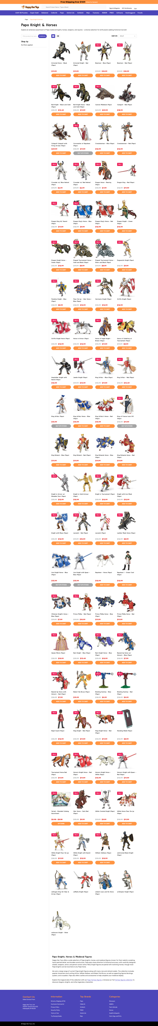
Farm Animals (113, 1007)
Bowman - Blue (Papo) (103, 63)
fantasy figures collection (124, 980)
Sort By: (115, 36)
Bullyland (45, 13)
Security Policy (55, 1010)
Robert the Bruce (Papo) (81, 692)
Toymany (96, 13)
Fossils (140, 13)
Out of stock (83, 153)
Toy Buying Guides (56, 1016)
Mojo (88, 13)
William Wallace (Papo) (103, 853)
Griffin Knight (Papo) (124, 299)
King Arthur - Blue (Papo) (104, 377)
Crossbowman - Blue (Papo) (104, 143)
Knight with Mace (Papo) (59, 533)
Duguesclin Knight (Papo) (125, 260)
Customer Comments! (57, 1004)
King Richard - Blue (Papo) (60, 455)
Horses (111, 1010)
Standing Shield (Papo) (124, 731)
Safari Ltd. (70, 13)
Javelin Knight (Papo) (80, 377)
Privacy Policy (55, 1007)
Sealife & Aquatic (114, 1013)
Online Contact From (29, 999)
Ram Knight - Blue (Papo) (81, 653)
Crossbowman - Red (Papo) (126, 143)
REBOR (104, 13)
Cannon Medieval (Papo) (103, 104)
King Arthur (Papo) (57, 416)
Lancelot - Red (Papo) (80, 533)
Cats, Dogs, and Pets (115, 1016)
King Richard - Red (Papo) (82, 455)
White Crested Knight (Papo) (105, 811)
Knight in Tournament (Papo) (105, 494)
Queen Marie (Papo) (58, 653)
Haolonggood (130, 13)
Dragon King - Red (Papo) (125, 182)
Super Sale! (34, 13)
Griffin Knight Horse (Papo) (60, 338)
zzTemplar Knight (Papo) (125, 892)
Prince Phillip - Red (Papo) (82, 614)
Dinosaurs (112, 1001)
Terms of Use (55, 1013)
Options (61, 824)
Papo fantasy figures (94, 980)
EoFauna (120, 13)
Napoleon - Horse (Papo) (103, 572)
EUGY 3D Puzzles (22, 13)
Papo (62, 13)
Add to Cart (61, 75)
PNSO (112, 13)
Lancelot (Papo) (100, 533)
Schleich (80, 13)
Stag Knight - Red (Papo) (81, 731)
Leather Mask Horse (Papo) (126, 533)
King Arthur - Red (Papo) (125, 377)
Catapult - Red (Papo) (124, 104)
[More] (39, 12)
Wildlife (111, 1004)
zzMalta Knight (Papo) (80, 892)
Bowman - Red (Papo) (124, 63)
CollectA (54, 13)
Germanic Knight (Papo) (103, 299)
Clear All (42, 36)
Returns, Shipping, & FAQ (58, 1001)
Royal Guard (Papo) (57, 731)
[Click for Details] (92, 2)
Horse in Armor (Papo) (81, 338)
